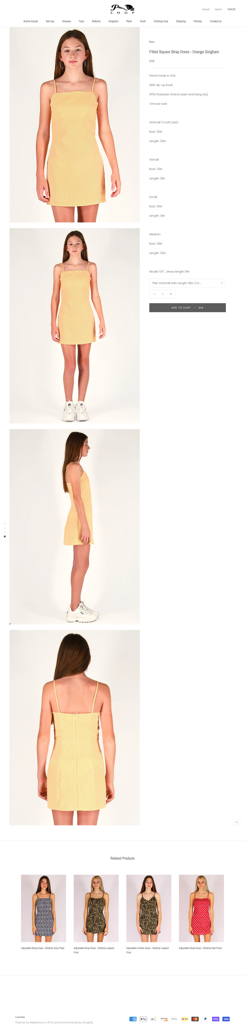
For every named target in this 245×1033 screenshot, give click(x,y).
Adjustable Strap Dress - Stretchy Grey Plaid (42, 948)
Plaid (129, 21)
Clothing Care (161, 21)
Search (218, 9)
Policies (198, 21)
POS (50, 1022)
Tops (81, 21)
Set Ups (50, 21)
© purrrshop (20, 1017)
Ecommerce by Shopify (76, 1022)
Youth (143, 21)
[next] (233, 913)
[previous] (12, 913)
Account (206, 9)
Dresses (66, 21)
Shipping (181, 21)
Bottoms (96, 21)
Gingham (113, 21)
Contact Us (215, 21)
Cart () (231, 9)
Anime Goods (31, 21)
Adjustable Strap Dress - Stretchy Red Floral (200, 948)
